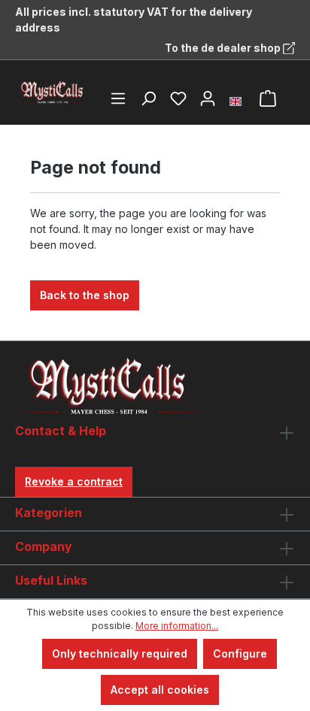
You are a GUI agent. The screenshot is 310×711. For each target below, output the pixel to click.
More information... (176, 625)
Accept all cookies (160, 689)
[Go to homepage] (52, 92)
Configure (240, 653)
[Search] (148, 98)
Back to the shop (84, 295)
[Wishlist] (178, 98)
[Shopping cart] (268, 98)
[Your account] (208, 98)
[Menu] (118, 98)
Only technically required (119, 653)
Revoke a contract (74, 481)
